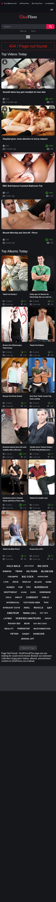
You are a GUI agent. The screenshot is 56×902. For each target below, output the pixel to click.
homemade (45, 592)
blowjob (47, 571)
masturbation (42, 629)
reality (8, 629)
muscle (38, 607)
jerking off (27, 639)
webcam (26, 582)
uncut (18, 597)
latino (8, 618)
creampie (13, 577)
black (38, 582)
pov (28, 587)
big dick (43, 566)
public (45, 597)
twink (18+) (29, 613)
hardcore (43, 577)
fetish (14, 634)
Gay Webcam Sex (10, 3)
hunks (11, 587)
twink (19, 571)
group (48, 618)
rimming (7, 571)
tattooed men (31, 602)
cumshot (32, 597)
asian (24, 592)
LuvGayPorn (50, 3)
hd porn (31, 571)
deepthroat (10, 592)
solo (8, 597)
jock (15, 582)
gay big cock (40, 624)
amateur (13, 613)
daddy (26, 634)
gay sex (44, 613)
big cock (28, 577)
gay (49, 608)
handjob (38, 634)
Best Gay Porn (37, 3)
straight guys (11, 608)
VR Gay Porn (24, 3)
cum (20, 587)
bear (27, 624)
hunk (49, 582)
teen (46, 602)
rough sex (14, 623)
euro (33, 592)
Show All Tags (28, 648)
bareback (41, 587)
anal (27, 607)
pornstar (23, 628)
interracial (13, 603)
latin (6, 582)
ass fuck (29, 566)
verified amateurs (28, 618)
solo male (14, 566)
